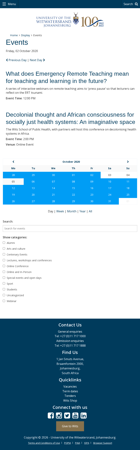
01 (73, 175)
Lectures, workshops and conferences (29, 260)
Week (60, 211)
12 (13, 188)
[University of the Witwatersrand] (70, 20)
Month (72, 211)
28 (13, 175)
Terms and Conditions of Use (44, 443)
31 (109, 201)
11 (128, 181)
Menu (11, 4)
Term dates (70, 391)
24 (109, 194)
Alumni (10, 243)
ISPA (86, 443)
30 (53, 175)
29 (33, 175)
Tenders (70, 396)
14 (53, 188)
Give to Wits (70, 426)
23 (91, 194)
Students (11, 289)
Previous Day (17, 60)
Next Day (36, 60)
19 (13, 194)
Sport (9, 283)
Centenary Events (16, 254)
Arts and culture (15, 248)
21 (53, 194)
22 (73, 194)
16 (91, 188)
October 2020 (71, 161)
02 (91, 175)
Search (129, 4)
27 (33, 201)
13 (33, 188)
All (90, 211)
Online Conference (17, 266)
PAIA (77, 443)
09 (91, 181)
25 (128, 194)
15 (73, 188)
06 (33, 181)
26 (13, 201)
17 (109, 188)
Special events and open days (24, 277)
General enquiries (70, 332)
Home (14, 35)
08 (73, 181)
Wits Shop (70, 401)
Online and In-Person (19, 272)
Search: (8, 221)
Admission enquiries (70, 341)
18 (128, 188)
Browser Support (102, 443)
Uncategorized (15, 295)
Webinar (11, 301)
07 (53, 181)
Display (25, 35)
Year (82, 211)
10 (109, 181)
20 (33, 194)
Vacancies (70, 386)
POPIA (67, 443)
